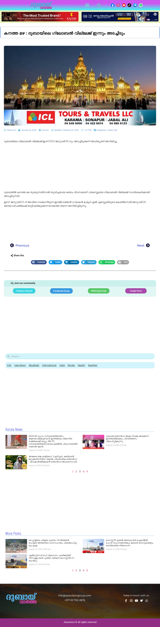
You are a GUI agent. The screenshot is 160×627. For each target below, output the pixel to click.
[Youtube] (136, 600)
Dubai (110, 130)
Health (81, 365)
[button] (87, 5)
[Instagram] (131, 600)
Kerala (71, 365)
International (49, 365)
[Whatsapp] (146, 600)
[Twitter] (141, 600)
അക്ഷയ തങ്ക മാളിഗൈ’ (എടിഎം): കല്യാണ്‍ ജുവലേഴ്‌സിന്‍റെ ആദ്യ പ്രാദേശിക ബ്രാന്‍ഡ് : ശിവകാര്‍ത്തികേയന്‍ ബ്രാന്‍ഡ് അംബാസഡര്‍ (53, 459)
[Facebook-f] (126, 600)
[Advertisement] (80, 167)
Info (9, 365)
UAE (115, 130)
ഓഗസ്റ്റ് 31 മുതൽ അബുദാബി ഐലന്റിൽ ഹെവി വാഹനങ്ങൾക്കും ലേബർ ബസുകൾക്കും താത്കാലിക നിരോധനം (129, 543)
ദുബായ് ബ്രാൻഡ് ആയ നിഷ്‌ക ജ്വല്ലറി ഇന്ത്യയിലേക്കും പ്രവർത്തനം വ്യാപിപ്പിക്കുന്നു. (127, 439)
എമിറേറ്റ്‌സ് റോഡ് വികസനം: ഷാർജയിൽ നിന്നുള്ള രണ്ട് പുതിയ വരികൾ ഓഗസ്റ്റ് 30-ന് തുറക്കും (51, 558)
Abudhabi (34, 365)
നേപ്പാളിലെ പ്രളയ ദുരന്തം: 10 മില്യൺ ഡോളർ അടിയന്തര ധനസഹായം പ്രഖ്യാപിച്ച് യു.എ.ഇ (52, 543)
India (62, 365)
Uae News (20, 365)
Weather (93, 365)
